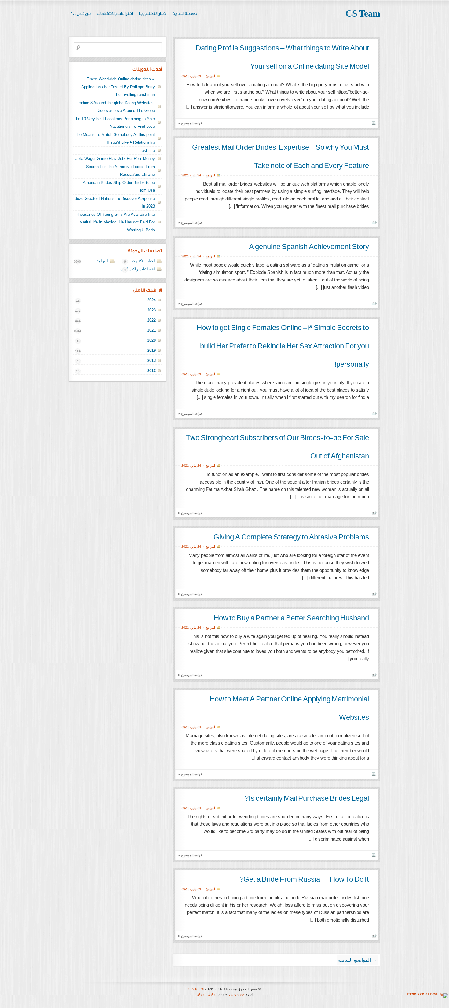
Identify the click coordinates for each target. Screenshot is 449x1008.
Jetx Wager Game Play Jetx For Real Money (115, 158)
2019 (151, 350)
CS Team (362, 14)
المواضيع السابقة (357, 959)
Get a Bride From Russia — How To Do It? (304, 880)
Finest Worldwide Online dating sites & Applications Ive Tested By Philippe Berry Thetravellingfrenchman (118, 87)
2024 (151, 300)
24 (199, 76)
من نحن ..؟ (80, 13)
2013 (151, 360)
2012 (151, 370)
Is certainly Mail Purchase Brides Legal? (307, 799)
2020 (151, 340)
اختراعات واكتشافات (115, 13)
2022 (151, 320)
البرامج (210, 76)
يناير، (193, 76)
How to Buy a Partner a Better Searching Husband (291, 618)
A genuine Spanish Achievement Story (309, 247)
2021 (185, 76)
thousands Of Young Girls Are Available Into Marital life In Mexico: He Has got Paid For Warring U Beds (116, 222)
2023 (151, 310)
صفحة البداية (185, 13)
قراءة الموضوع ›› (190, 123)
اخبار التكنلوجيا (152, 13)
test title (148, 150)
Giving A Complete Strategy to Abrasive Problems (291, 537)
